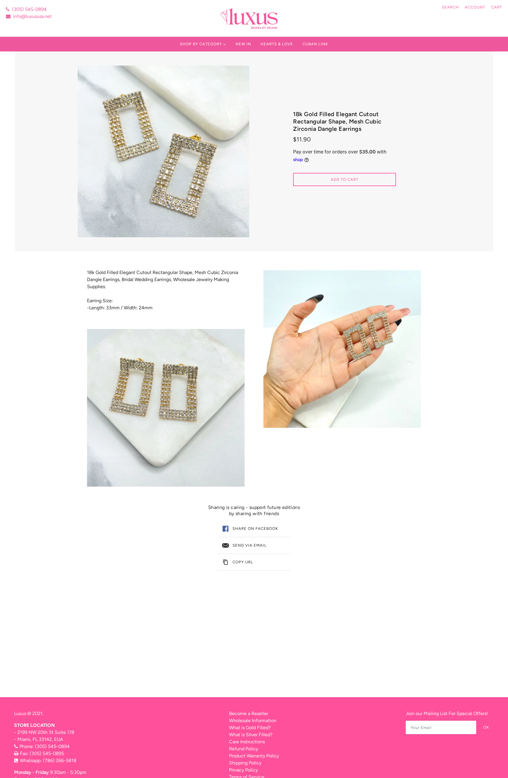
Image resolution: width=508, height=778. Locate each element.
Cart (496, 7)
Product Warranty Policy (254, 756)
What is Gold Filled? (250, 727)
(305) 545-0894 (29, 9)
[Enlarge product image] (163, 151)
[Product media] (166, 408)
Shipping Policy (245, 763)
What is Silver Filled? (251, 734)
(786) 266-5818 (59, 760)
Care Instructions (247, 741)
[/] (249, 18)
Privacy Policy (243, 770)
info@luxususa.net (32, 16)
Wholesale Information (252, 720)
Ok (486, 727)
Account (475, 7)
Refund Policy (243, 749)
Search (450, 7)
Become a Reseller (248, 713)
